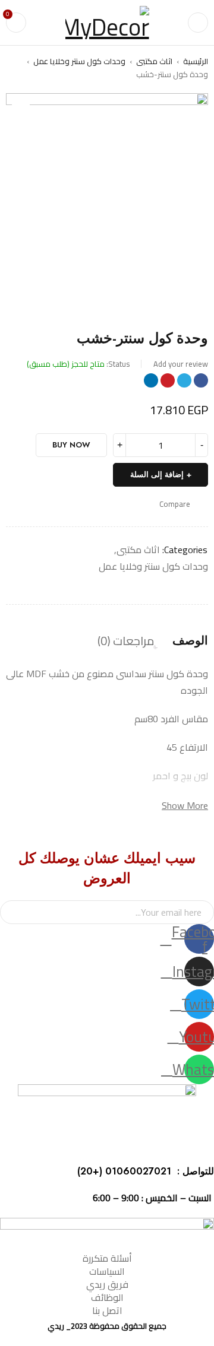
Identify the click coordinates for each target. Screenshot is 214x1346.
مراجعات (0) (126, 640)
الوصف (190, 640)
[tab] (190, 640)
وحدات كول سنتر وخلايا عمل (79, 61)
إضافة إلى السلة (157, 474)
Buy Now (71, 444)
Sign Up (15, 912)
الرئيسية (195, 61)
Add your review (180, 364)
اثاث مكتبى (154, 61)
